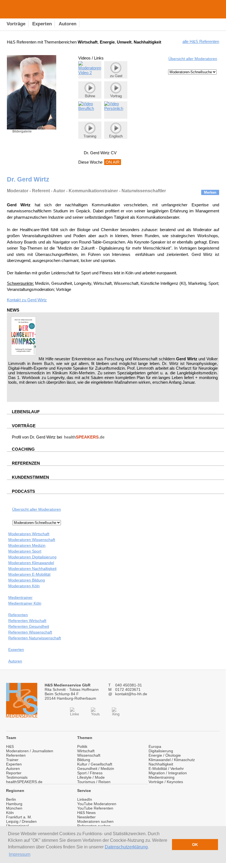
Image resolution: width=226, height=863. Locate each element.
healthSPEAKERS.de (24, 782)
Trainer (12, 760)
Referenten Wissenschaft (30, 632)
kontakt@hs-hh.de (131, 694)
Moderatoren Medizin (26, 545)
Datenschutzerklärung (126, 847)
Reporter (13, 773)
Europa (155, 746)
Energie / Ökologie (165, 755)
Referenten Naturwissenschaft (34, 638)
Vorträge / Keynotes (166, 782)
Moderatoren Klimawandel (31, 563)
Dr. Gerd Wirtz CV (100, 152)
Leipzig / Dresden (21, 821)
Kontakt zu (17, 299)
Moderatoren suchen (95, 821)
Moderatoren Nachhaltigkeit (32, 568)
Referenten (18, 615)
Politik (82, 746)
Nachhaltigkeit (161, 764)
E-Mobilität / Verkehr (166, 768)
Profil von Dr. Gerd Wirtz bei (58, 437)
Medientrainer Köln (24, 603)
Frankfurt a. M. (19, 817)
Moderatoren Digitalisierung (32, 557)
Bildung (83, 760)
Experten (16, 649)
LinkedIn (84, 799)
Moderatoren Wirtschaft (28, 534)
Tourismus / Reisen (94, 782)
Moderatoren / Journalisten (29, 751)
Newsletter (86, 817)
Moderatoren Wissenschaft (31, 539)
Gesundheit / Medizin (95, 768)
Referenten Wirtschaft (27, 620)
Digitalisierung (161, 751)
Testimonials (17, 777)
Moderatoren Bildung (26, 580)
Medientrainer (20, 597)
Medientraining (161, 777)
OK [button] (195, 844)
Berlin (11, 799)
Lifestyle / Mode (91, 777)
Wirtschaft (86, 751)
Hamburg (14, 804)
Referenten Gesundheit (28, 626)
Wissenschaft (88, 755)
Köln (10, 812)
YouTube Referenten (95, 808)
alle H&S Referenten (200, 41)
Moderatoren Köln (24, 586)
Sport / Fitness (90, 773)
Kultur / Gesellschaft (94, 764)
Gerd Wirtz (37, 299)
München (14, 808)
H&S (10, 746)
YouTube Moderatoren (96, 804)
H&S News (86, 812)
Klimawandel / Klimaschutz (172, 760)
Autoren (15, 661)
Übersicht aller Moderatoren (192, 58)
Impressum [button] (19, 854)
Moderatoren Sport (24, 551)
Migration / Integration (168, 773)
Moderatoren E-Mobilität (29, 574)
